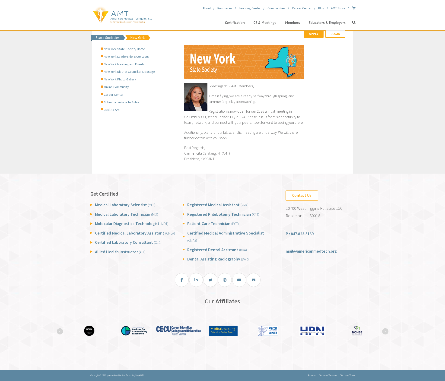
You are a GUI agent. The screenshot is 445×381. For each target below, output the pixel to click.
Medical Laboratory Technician (126, 214)
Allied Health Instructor (120, 251)
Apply (313, 34)
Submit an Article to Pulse (121, 102)
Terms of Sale (347, 375)
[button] (354, 22)
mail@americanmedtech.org (311, 251)
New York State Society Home (124, 49)
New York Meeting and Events (124, 64)
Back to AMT (112, 110)
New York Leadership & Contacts (126, 56)
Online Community (116, 87)
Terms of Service (328, 375)
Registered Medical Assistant (217, 204)
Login (335, 34)
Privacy (311, 375)
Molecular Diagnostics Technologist (131, 223)
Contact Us (302, 195)
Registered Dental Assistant (217, 249)
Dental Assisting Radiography (218, 259)
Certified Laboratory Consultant (128, 242)
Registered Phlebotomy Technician (223, 214)
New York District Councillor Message (129, 72)
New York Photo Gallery (120, 79)
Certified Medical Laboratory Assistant (135, 233)
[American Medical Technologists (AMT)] (122, 14)
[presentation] (60, 331)
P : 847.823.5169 (300, 233)
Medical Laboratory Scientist (125, 204)
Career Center (114, 94)
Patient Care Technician (213, 223)
